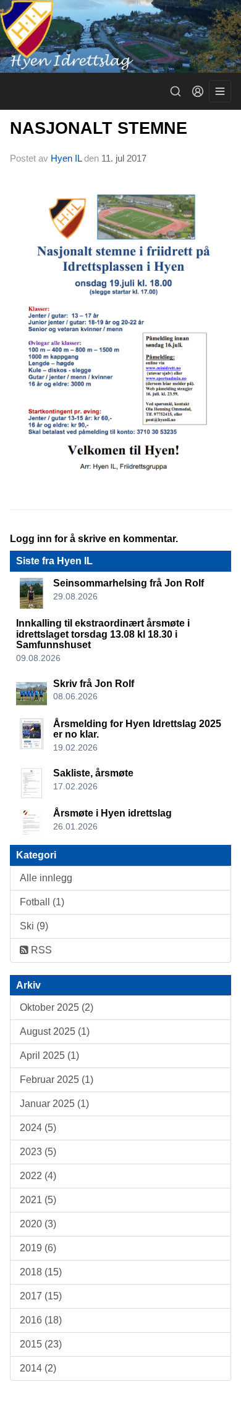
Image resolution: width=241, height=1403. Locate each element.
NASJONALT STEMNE (98, 128)
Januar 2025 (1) (54, 1103)
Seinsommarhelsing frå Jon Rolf (128, 583)
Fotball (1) (42, 902)
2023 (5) (38, 1151)
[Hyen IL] (120, 36)
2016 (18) (41, 1320)
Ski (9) (34, 926)
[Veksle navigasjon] (220, 91)
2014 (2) (38, 1368)
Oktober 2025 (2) (56, 1007)
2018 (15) (41, 1272)
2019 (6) (38, 1248)
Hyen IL (67, 158)
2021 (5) (38, 1200)
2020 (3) (38, 1224)
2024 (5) (38, 1127)
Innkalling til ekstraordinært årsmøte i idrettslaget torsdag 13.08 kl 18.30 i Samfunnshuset (103, 634)
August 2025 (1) (55, 1031)
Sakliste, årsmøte (93, 773)
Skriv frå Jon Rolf (93, 683)
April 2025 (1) (49, 1055)
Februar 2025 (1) (56, 1079)
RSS (40, 950)
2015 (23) (41, 1344)
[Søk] (175, 91)
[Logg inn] (198, 91)
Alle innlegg (46, 878)
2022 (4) (38, 1176)
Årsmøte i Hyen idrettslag (112, 813)
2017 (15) (41, 1296)
